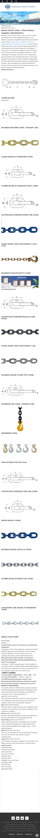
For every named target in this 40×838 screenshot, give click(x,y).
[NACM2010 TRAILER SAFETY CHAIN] (20, 259)
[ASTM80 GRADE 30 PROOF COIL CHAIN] (20, 564)
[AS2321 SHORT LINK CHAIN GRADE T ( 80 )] (20, 332)
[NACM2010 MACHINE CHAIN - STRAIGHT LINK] (20, 113)
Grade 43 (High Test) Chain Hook (14, 462)
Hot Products (24, 824)
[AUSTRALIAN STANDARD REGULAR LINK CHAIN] (20, 302)
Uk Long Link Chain (7, 754)
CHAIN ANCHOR (7, 98)
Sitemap (31, 824)
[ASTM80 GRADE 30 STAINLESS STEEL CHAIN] (20, 172)
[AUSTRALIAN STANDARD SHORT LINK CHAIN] (20, 201)
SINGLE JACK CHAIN (9, 637)
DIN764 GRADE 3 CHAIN (11, 520)
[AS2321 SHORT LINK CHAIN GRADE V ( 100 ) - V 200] (20, 230)
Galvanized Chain (7, 44)
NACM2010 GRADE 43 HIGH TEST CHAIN (17, 375)
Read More (5, 100)
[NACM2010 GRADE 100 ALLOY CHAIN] (20, 535)
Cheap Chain (15, 42)
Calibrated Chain (6, 747)
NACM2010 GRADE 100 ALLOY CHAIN (16, 549)
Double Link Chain (20, 44)
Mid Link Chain (6, 758)
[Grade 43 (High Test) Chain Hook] (20, 448)
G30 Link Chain (6, 766)
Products (11, 834)
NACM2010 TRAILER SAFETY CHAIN (16, 273)
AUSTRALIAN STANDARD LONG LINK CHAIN (19, 491)
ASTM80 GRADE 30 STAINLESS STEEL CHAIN (19, 186)
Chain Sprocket (21, 826)
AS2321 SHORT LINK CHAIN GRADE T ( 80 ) (18, 346)
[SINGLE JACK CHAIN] (20, 623)
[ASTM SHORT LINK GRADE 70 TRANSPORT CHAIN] (20, 593)
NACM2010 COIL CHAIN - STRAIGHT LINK (17, 404)
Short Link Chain (6, 752)
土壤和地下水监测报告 (8, 673)
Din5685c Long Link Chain (9, 760)
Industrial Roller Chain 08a (29, 831)
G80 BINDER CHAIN (9, 433)
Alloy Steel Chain (6, 769)
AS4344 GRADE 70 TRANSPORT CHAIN (17, 157)
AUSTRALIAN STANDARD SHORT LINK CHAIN (19, 215)
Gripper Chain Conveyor (17, 828)
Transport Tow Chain (8, 749)
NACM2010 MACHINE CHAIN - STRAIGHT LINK (19, 128)
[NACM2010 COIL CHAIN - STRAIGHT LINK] (20, 390)
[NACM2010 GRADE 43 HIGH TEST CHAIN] (20, 361)
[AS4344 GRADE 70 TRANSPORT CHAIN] (20, 142)
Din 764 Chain (6, 764)
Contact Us (28, 834)
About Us (20, 834)
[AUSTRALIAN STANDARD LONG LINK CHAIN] (20, 477)
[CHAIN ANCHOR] (20, 83)
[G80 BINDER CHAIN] (20, 419)
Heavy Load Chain (9, 826)
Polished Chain (6, 756)
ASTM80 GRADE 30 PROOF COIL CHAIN (17, 579)
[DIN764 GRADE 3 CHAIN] (20, 506)
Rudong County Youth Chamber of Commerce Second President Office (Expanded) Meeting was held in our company (18, 660)
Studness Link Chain (27, 42)
